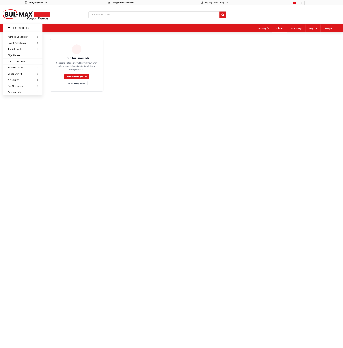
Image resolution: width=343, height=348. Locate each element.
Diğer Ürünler (14, 55)
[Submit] (222, 15)
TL (309, 2)
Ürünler (279, 28)
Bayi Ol (313, 28)
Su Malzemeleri (15, 92)
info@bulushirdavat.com (123, 3)
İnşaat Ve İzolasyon (17, 43)
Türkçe (300, 2)
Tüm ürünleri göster (77, 76)
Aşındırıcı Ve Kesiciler (17, 37)
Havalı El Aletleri (15, 67)
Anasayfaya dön (76, 83)
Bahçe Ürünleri (15, 74)
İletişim (329, 28)
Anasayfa (263, 28)
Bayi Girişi (296, 28)
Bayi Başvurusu (211, 3)
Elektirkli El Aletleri (16, 61)
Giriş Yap (224, 3)
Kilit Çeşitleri (13, 80)
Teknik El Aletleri (15, 49)
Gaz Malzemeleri (15, 86)
